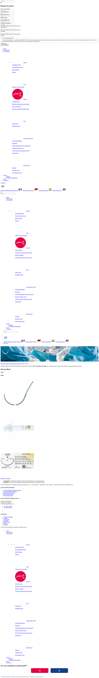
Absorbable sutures (16, 64)
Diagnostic (14, 143)
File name (3, 31)
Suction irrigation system (17, 148)
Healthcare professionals (12, 177)
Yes (40, 670)
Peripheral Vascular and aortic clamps (20, 104)
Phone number (4, 17)
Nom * (5, 11)
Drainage (14, 167)
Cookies (5, 518)
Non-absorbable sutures (17, 67)
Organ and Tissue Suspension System (20, 150)
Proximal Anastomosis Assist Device (20, 109)
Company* (6, 23)
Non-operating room (17, 172)
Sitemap (5, 523)
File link (2, 35)
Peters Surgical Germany (28, 190)
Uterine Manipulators (17, 141)
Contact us (5, 180)
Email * (5, 14)
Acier (2, 372)
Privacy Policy (6, 522)
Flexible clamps (15, 101)
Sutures (7, 363)
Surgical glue (15, 123)
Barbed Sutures (15, 69)
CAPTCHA (3, 43)
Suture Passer (15, 153)
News (4, 179)
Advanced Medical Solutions (10, 491)
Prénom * (5, 9)
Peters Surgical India (43, 190)
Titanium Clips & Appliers (18, 87)
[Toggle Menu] (1, 46)
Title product (3, 27)
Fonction (5, 20)
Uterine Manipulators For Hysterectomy (21, 145)
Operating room (15, 170)
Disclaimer (5, 520)
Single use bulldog (16, 106)
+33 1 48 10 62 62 (7, 506)
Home (4, 48)
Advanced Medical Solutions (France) (9, 190)
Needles (14, 72)
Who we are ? (6, 50)
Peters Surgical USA (57, 190)
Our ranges (3, 363)
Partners (8, 176)
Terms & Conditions (8, 517)
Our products (6, 51)
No (59, 670)
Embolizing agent (16, 126)
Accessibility (6, 519)
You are (5, 175)
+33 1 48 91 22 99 (7, 507)
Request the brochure (5, 478)
